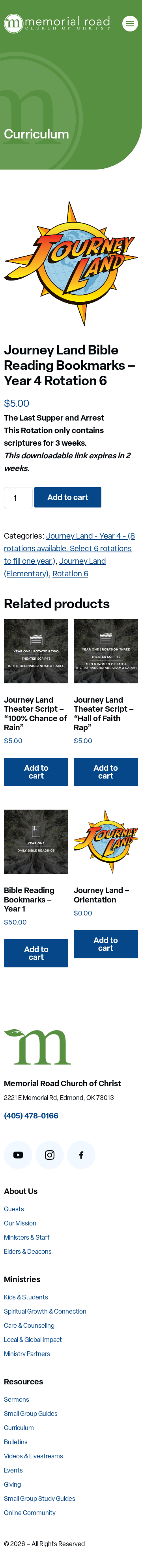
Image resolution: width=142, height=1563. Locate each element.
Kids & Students (26, 1297)
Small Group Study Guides (39, 1499)
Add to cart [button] (36, 771)
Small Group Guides (31, 1414)
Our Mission (20, 1223)
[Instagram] (50, 1155)
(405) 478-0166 (31, 1115)
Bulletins (16, 1442)
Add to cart (67, 497)
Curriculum (19, 1428)
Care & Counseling (29, 1325)
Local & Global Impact (33, 1340)
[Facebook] (81, 1155)
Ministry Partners (27, 1354)
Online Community (30, 1513)
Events (13, 1470)
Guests (14, 1209)
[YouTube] (18, 1155)
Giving (12, 1484)
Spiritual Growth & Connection (45, 1311)
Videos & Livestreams (33, 1456)
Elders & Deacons (28, 1251)
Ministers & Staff (27, 1237)
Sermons (16, 1399)
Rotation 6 (70, 573)
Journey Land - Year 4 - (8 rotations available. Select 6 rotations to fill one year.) (69, 548)
